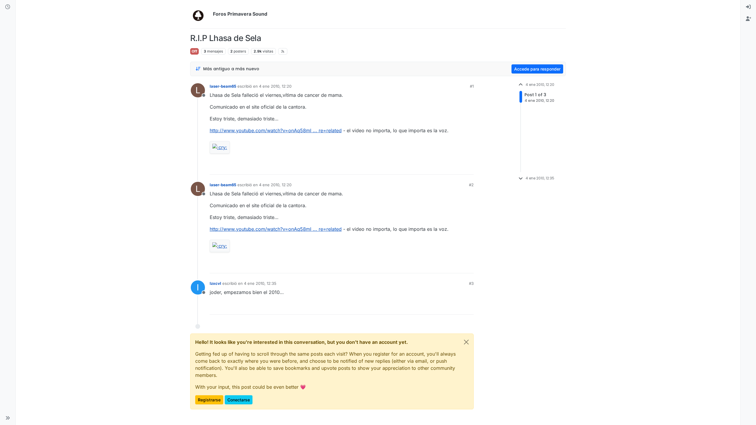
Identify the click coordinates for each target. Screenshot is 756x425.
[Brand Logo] (200, 14)
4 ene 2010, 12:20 (275, 86)
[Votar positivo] (436, 167)
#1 (472, 86)
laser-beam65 (223, 86)
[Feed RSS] (282, 51)
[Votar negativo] (457, 167)
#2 (471, 184)
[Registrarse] (748, 19)
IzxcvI (215, 283)
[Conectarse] (748, 7)
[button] (7, 418)
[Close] (466, 342)
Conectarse (238, 399)
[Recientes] (7, 7)
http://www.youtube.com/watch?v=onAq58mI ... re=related (276, 130)
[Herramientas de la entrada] (468, 167)
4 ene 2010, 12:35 (260, 283)
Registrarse (209, 399)
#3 (471, 283)
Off (194, 51)
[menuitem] (748, 7)
